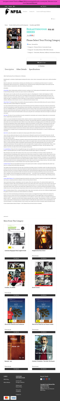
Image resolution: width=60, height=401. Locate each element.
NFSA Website (7, 382)
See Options (16, 258)
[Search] (41, 6)
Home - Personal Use (33, 44)
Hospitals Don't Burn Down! (38, 250)
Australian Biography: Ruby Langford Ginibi (15, 250)
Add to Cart (42, 62)
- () (53, 19)
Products (25, 11)
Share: (28, 35)
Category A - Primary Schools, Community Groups (39, 47)
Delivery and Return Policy (19, 386)
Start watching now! (31, 3)
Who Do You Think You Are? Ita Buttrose (14, 324)
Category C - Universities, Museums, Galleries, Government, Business (42, 52)
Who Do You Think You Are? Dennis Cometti (42, 324)
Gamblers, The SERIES (10, 287)
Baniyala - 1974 (8, 361)
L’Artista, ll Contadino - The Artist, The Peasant (43, 361)
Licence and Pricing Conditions (44, 11)
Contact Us (31, 11)
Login (6, 6)
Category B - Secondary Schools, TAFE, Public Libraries (40, 49)
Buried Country (36, 287)
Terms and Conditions (18, 391)
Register (10, 6)
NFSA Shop (6, 379)
